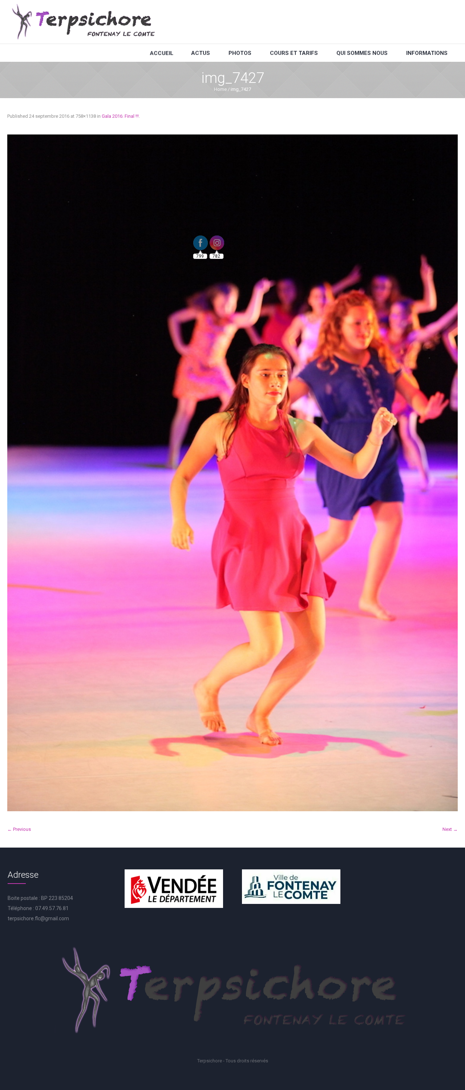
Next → (450, 829)
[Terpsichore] (82, 22)
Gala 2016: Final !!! (120, 116)
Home (220, 89)
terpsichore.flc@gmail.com (38, 918)
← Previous (19, 829)
